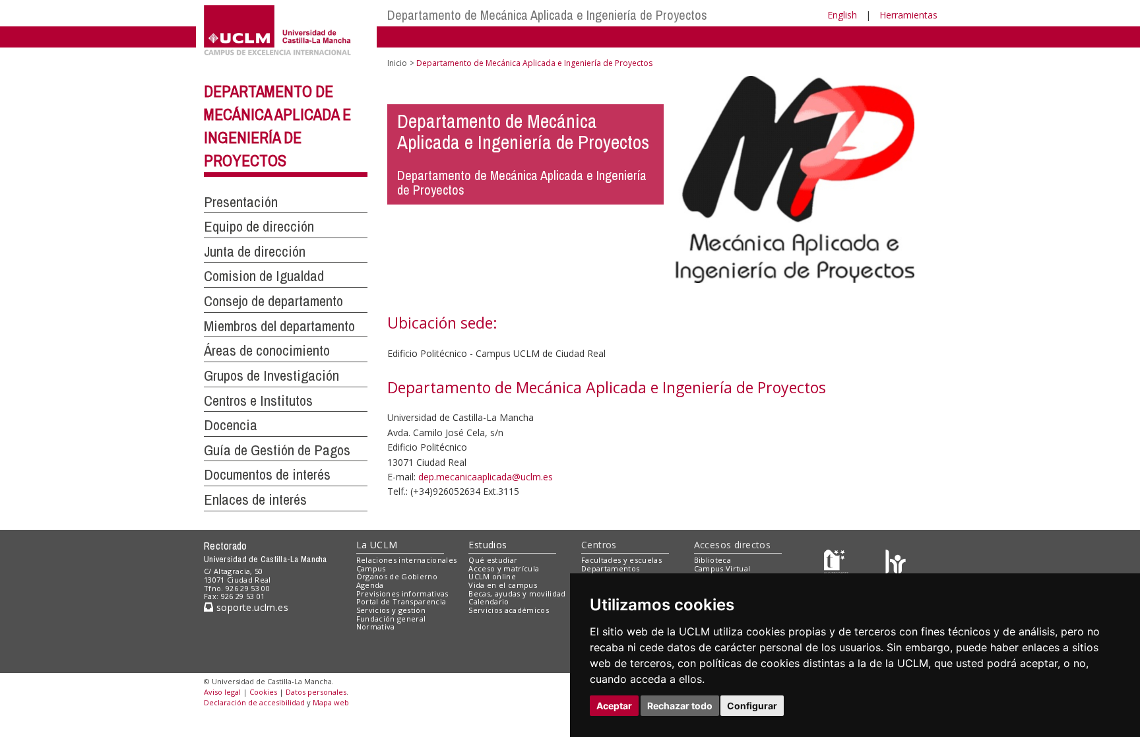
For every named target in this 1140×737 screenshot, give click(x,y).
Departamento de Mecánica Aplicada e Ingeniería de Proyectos (547, 15)
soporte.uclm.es (250, 607)
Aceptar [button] (614, 705)
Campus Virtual (722, 568)
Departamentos (610, 568)
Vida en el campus (502, 585)
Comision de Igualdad (264, 276)
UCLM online (492, 576)
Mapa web (331, 702)
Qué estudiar (492, 560)
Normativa (375, 626)
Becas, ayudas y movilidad (516, 593)
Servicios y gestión (391, 610)
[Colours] (895, 562)
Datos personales (316, 692)
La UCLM (377, 544)
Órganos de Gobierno (396, 576)
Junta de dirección (254, 251)
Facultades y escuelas (621, 560)
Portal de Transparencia (401, 601)
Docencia (230, 425)
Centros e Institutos (258, 400)
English (842, 15)
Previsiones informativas (402, 593)
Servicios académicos (508, 610)
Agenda (370, 585)
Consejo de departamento (273, 301)
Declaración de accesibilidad (254, 702)
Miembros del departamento (279, 326)
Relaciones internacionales (406, 560)
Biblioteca (712, 560)
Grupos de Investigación (271, 375)
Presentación (241, 202)
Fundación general (391, 619)
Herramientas (908, 15)
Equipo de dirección (259, 226)
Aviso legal (222, 692)
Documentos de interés (267, 474)
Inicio (397, 63)
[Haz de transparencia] (836, 562)
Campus (371, 568)
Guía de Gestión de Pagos (277, 450)
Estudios (487, 544)
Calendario (488, 601)
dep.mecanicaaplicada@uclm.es (485, 476)
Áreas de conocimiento (267, 350)
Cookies (263, 692)
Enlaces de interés (255, 499)
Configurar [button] (752, 705)
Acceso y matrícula (503, 568)
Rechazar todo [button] (679, 705)
